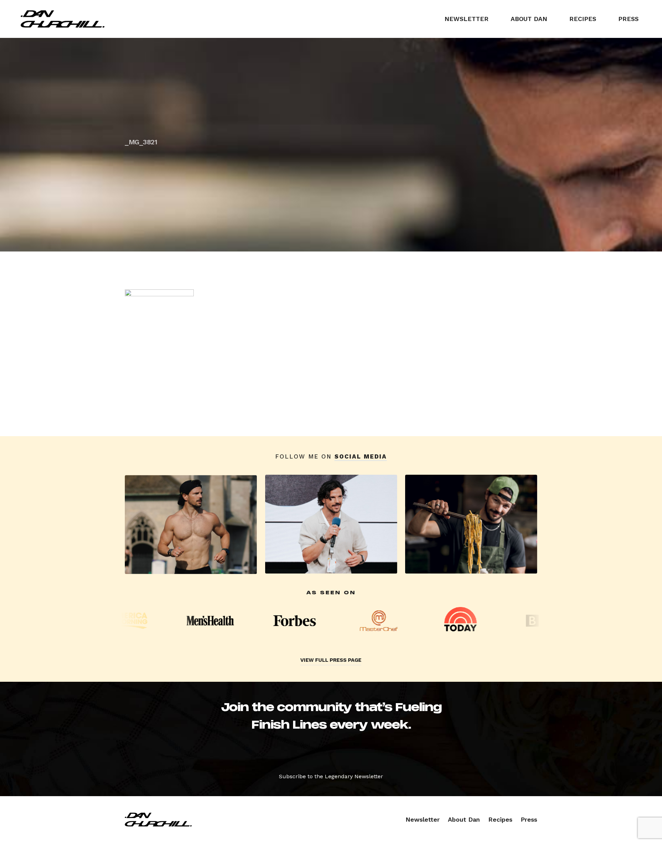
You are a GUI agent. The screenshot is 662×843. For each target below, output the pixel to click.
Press (628, 18)
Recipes (582, 18)
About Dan (529, 18)
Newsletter (466, 18)
